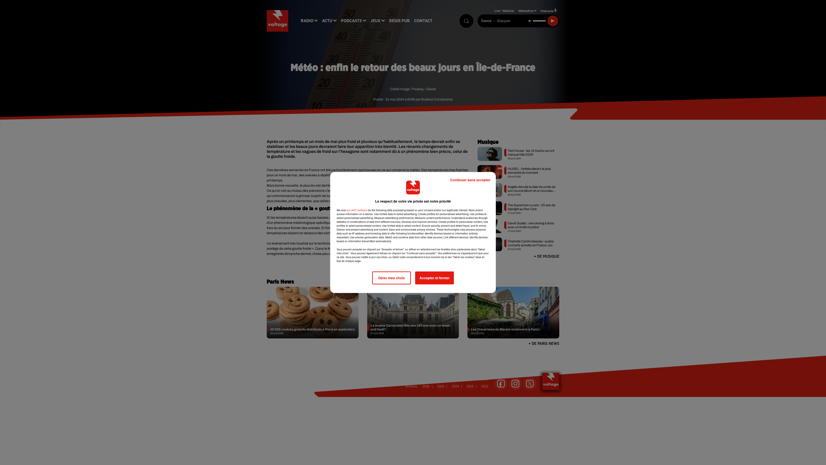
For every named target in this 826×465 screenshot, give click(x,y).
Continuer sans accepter (470, 179)
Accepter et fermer (434, 277)
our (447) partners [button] (356, 210)
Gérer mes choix (391, 277)
